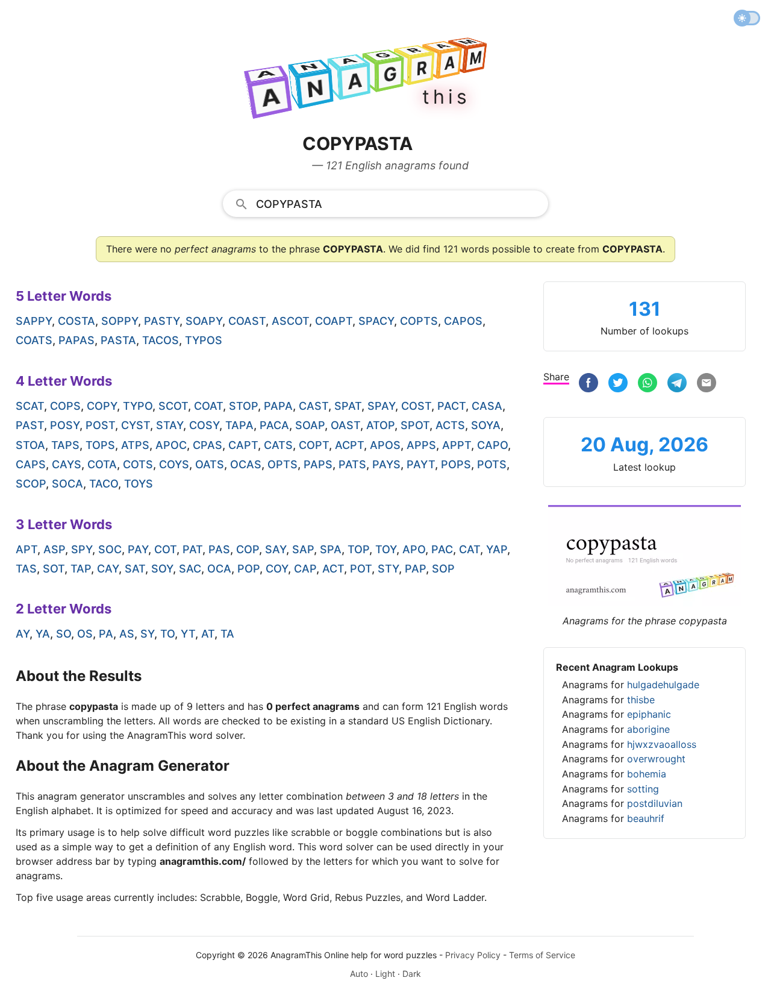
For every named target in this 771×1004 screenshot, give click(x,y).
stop (243, 406)
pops (456, 464)
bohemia (646, 774)
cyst (135, 425)
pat (192, 549)
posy (65, 425)
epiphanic (649, 714)
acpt (349, 445)
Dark (411, 973)
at (207, 633)
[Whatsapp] (647, 384)
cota (102, 464)
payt (421, 464)
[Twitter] (618, 384)
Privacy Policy (473, 955)
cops (65, 406)
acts (450, 425)
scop (31, 483)
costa (76, 321)
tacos (160, 340)
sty (388, 568)
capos (463, 321)
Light (385, 973)
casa (487, 406)
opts (282, 464)
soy (162, 568)
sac (190, 568)
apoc (171, 445)
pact (451, 406)
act (333, 568)
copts (419, 321)
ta (227, 633)
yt (188, 633)
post (100, 425)
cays (66, 464)
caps (31, 464)
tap (80, 568)
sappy (34, 321)
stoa (30, 445)
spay (381, 406)
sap (303, 549)
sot (53, 568)
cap (305, 568)
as (126, 633)
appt (456, 445)
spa (331, 549)
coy (277, 568)
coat (208, 406)
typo (137, 406)
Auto (359, 973)
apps (421, 445)
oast (345, 425)
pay (138, 549)
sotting (643, 789)
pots (492, 464)
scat (30, 406)
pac (442, 549)
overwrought (656, 759)
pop (248, 568)
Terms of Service (542, 955)
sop (443, 568)
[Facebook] (588, 384)
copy (102, 406)
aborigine (648, 729)
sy (147, 633)
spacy (376, 321)
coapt (333, 321)
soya (486, 425)
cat (469, 549)
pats (352, 464)
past (30, 425)
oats (209, 464)
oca (219, 568)
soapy (204, 321)
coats (34, 340)
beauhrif (645, 818)
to (167, 633)
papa (278, 406)
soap (310, 425)
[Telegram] (677, 384)
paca (274, 425)
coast (247, 321)
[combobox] (385, 203)
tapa (239, 425)
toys (138, 483)
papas (76, 340)
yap (496, 549)
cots (138, 464)
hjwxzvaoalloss (661, 744)
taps (65, 445)
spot (415, 425)
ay (23, 633)
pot (361, 568)
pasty (161, 321)
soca (67, 483)
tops (100, 445)
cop (247, 549)
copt (314, 445)
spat (347, 406)
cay (108, 568)
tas (26, 568)
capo (492, 445)
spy (81, 549)
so (63, 633)
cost (416, 406)
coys (174, 464)
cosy (204, 425)
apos (385, 445)
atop (380, 425)
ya (43, 633)
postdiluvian (654, 803)
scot (173, 406)
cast (313, 406)
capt (243, 445)
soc (110, 549)
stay (169, 425)
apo (413, 549)
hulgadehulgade (663, 685)
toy (385, 549)
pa (106, 633)
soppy (119, 321)
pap (415, 568)
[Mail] (706, 384)
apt (26, 549)
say (275, 549)
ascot (290, 321)
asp (54, 549)
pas (219, 549)
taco (103, 483)
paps (318, 464)
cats (278, 445)
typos (203, 340)
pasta (118, 340)
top (358, 549)
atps (135, 445)
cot (165, 549)
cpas (207, 445)
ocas (245, 464)
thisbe (641, 700)
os (85, 633)
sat (135, 568)
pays (386, 464)
